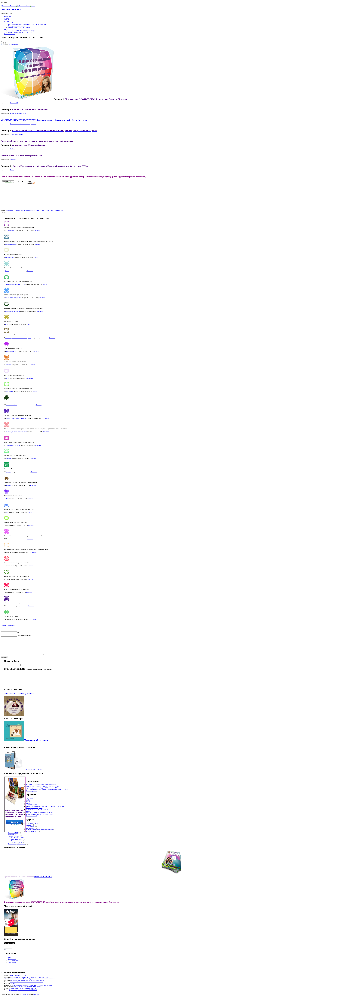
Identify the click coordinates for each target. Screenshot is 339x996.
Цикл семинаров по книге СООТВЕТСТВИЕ (21, 32)
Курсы (6, 29)
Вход (9, 957)
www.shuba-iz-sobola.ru (13, 445)
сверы (11, 210)
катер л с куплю (10, 257)
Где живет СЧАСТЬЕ (11, 10)
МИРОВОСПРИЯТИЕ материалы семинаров (21, 30)
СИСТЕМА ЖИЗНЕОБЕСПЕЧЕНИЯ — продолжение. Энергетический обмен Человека (44, 120)
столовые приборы (11, 405)
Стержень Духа (58, 210)
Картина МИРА (30, 828)
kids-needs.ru (9, 391)
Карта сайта (7, 16)
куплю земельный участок (13, 297)
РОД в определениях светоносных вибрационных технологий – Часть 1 (47, 789)
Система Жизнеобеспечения (22, 210)
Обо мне (6, 19)
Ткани (7, 271)
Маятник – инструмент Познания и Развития (39, 829)
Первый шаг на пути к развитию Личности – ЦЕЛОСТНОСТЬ (30, 977)
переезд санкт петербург (12, 311)
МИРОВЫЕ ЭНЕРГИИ (18, 837)
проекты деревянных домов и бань (16, 431)
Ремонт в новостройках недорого (16, 418)
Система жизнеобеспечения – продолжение (23, 124)
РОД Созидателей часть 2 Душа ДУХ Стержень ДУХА (42, 788)
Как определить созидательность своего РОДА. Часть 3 (42, 786)
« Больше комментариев (8, 625)
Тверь (7, 378)
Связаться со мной (9, 34)
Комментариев (14, 960)
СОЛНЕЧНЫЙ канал (38, 210)
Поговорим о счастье (32, 831)
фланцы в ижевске (11, 351)
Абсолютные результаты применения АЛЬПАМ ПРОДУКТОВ (27, 24)
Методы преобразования (36, 740)
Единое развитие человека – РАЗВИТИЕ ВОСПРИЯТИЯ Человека (32, 985)
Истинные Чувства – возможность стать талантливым (39, 979)
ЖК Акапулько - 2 (10, 230)
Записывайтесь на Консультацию (19, 693)
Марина (8, 485)
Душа (7, 210)
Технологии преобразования (16, 844)
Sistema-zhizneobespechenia (18, 113)
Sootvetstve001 (14, 103)
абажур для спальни (11, 244)
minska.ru (8, 364)
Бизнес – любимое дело (33, 823)
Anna (7, 498)
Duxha (12, 170)
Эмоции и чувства (16, 842)
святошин (9, 458)
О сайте (6, 18)
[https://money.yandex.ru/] (31, 184)
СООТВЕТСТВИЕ (17, 839)
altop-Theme (36, 994)
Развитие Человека (13, 836)
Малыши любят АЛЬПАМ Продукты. (19, 27)
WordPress (26, 994)
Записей (12, 959)
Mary (7, 512)
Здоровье (28, 825)
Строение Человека (17, 841)
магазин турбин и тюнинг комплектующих (18, 338)
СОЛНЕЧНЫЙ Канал (16, 134)
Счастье (6, 21)
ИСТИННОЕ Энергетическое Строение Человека (41, 784)
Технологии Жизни (10, 23)
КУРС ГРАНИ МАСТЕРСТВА (33, 769)
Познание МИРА (13, 833)
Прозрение (11, 834)
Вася (6, 324)
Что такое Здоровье (31, 791)
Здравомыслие (30, 826)
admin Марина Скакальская (12, 979)
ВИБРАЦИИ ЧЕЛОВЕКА (18, 975)
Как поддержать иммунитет (16, 26)
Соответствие (49, 210)
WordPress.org (12, 962)
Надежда (8, 472)
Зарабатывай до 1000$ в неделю (15, 284)
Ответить (37, 230)
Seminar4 (12, 149)
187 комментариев (14, 44)
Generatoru (13, 159)
